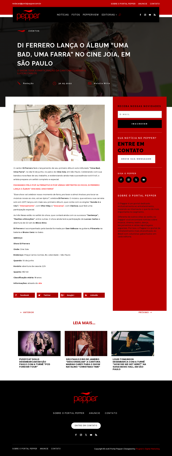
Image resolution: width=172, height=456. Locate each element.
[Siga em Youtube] (150, 15)
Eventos (34, 31)
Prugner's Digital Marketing (148, 449)
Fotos (76, 15)
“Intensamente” (27, 206)
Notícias (63, 15)
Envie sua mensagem (136, 159)
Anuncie (142, 4)
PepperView (91, 15)
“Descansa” (58, 206)
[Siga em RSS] (155, 15)
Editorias (108, 15)
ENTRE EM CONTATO (86, 426)
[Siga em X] (136, 180)
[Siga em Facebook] (140, 15)
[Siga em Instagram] (145, 15)
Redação (28, 83)
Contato (155, 4)
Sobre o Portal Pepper (123, 4)
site (40, 283)
